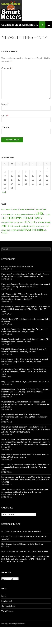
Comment (6, 68)
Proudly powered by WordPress (13, 624)
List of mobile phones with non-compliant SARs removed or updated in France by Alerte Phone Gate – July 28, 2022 (25, 309)
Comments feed (8, 606)
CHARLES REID (29, 209)
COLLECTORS (15, 214)
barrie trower (5, 209)
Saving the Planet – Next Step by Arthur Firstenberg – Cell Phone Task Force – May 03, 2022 (24, 330)
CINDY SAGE (5, 214)
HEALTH (29, 222)
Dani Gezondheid (8, 544)
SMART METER (16, 230)
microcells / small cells (21, 226)
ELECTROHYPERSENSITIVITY (22, 218)
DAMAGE (24, 214)
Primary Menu (48, 24)
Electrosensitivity (7, 222)
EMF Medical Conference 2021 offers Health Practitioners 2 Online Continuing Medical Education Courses (24, 416)
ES (18, 222)
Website (5, 127)
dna (28, 214)
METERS (7, 225)
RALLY (44, 226)
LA (36, 222)
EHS (39, 213)
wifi (45, 230)
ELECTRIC (46, 214)
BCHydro (20, 209)
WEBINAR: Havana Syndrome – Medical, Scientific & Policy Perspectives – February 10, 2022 (23, 350)
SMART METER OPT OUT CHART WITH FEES (28, 551)
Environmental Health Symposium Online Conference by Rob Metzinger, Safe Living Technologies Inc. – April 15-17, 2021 (25, 479)
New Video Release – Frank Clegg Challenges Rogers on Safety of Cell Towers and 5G (25, 455)
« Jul (4, 192)
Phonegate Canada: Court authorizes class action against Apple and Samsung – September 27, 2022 (25, 285)
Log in (4, 596)
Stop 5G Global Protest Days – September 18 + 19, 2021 (25, 381)
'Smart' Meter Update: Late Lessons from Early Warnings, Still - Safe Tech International (25, 557)
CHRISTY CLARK (40, 209)
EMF (15, 222)
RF (48, 226)
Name (4, 104)
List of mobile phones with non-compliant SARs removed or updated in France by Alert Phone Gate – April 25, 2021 (25, 466)
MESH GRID (46, 222)
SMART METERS (32, 229)
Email (4, 115)
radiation (39, 226)
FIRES (21, 222)
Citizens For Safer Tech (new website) (17, 266)
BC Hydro (14, 209)
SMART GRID (5, 230)
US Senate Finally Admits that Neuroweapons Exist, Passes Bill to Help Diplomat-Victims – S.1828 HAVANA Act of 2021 (25, 404)
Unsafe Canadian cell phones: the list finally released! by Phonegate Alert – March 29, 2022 (25, 340)
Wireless (4, 233)
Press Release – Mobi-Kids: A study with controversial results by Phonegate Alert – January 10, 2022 (24, 360)
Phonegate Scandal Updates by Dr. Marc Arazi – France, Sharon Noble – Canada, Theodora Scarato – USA (25, 275)
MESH (40, 222)
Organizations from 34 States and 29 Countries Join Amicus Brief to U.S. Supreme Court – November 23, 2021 (23, 371)
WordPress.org (7, 611)
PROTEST (32, 226)
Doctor (32, 214)
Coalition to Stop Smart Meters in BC (20, 24)
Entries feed (6, 601)
